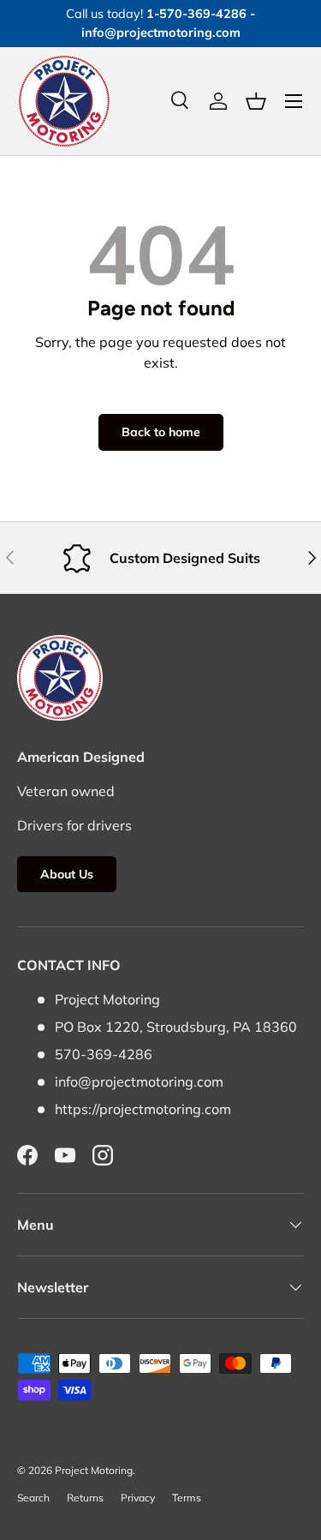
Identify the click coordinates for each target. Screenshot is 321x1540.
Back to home (161, 432)
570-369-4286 (103, 1054)
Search (33, 1497)
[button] (256, 101)
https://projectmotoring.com (143, 1109)
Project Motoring (94, 1470)
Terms (186, 1497)
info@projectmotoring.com (139, 1081)
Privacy (138, 1497)
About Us (66, 874)
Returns (85, 1497)
